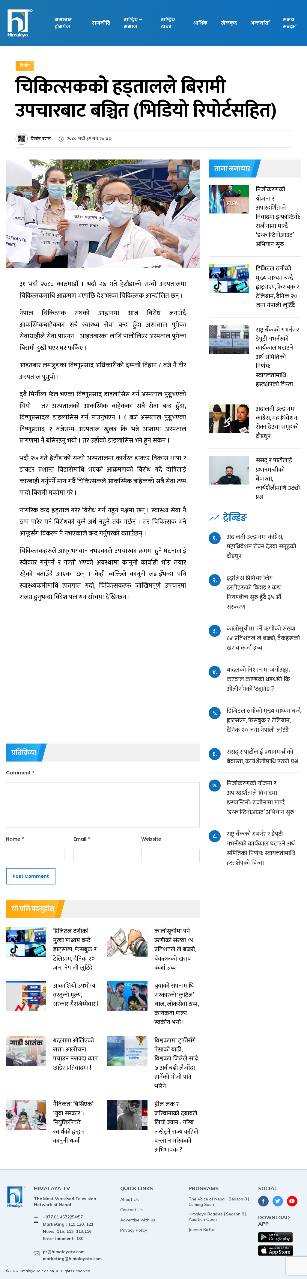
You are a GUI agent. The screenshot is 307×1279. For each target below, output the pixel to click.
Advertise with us (137, 1220)
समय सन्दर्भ (289, 23)
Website (151, 839)
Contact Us (131, 1209)
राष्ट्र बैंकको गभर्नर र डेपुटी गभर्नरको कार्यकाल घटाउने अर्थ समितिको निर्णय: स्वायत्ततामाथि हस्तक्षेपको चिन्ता (261, 848)
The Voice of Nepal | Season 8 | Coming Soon (219, 1201)
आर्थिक (200, 23)
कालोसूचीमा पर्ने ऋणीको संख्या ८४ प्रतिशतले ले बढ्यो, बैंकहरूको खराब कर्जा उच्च (263, 638)
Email (81, 839)
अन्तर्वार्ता (260, 23)
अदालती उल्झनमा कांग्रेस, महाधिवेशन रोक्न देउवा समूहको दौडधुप (261, 546)
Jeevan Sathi (201, 1229)
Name (15, 839)
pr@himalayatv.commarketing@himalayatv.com (72, 1255)
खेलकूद (229, 23)
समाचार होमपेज (63, 23)
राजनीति (101, 23)
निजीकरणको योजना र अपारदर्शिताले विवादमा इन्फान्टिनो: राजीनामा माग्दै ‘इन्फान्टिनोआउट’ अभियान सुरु (260, 797)
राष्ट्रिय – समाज (133, 23)
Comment (20, 772)
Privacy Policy (133, 1230)
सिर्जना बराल (41, 139)
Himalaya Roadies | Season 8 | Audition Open (217, 1216)
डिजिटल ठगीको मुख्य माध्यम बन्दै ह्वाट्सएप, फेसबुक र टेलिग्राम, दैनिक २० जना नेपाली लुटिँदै (264, 720)
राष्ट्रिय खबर (168, 23)
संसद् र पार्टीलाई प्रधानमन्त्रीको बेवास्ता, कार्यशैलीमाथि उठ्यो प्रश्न (262, 757)
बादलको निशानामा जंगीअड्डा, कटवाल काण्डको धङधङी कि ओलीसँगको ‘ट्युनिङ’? (258, 679)
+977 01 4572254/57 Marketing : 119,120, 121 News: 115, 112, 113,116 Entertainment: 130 (68, 1227)
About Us (129, 1199)
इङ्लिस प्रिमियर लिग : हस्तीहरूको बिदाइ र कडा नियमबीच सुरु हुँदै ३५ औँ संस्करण (254, 592)
